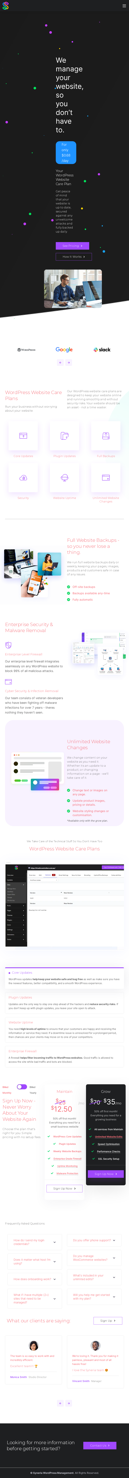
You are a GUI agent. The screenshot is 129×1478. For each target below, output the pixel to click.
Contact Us (98, 1445)
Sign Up (106, 1320)
